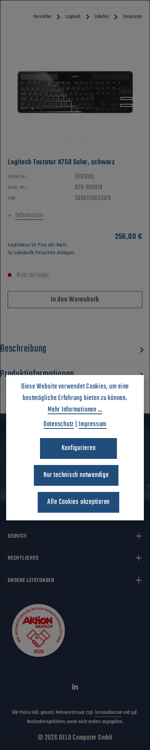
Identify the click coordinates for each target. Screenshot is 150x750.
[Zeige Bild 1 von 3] (126, 91)
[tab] (73, 350)
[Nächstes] (83, 142)
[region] (75, 92)
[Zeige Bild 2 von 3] (126, 98)
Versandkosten (108, 713)
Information (29, 215)
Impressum (92, 424)
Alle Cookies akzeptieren (78, 502)
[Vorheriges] (70, 142)
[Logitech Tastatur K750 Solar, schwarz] (75, 92)
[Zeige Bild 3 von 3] (126, 105)
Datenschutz (58, 424)
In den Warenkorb (75, 299)
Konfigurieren (79, 448)
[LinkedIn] (75, 688)
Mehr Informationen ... (75, 409)
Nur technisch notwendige (75, 475)
